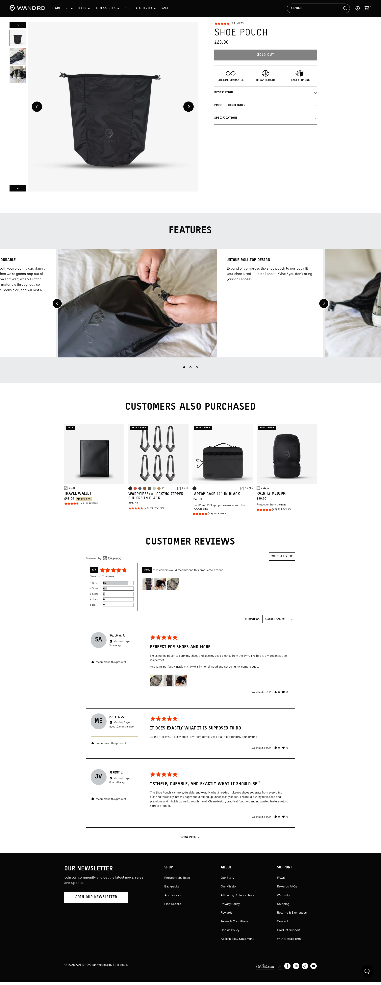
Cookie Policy (230, 930)
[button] (228, 23)
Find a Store (172, 904)
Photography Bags (177, 878)
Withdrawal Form (289, 939)
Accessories (172, 895)
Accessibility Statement (237, 939)
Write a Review (282, 556)
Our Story (227, 878)
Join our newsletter (96, 897)
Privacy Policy (230, 904)
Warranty (283, 895)
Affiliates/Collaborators (237, 895)
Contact (282, 921)
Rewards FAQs (287, 886)
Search (296, 8)
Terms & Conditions (234, 921)
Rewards (227, 912)
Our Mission (229, 886)
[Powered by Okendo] (103, 558)
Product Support (288, 930)
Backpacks (171, 886)
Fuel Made (120, 965)
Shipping (283, 904)
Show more (188, 837)
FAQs (281, 878)
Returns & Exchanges (292, 912)
